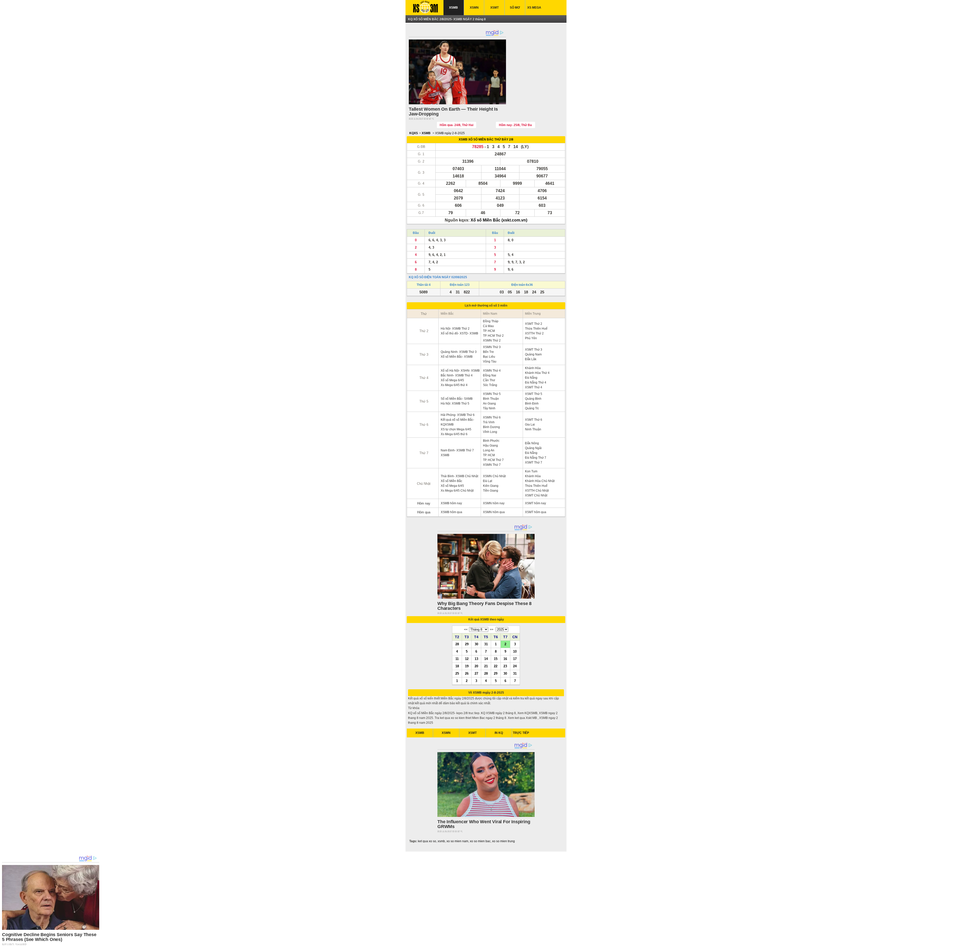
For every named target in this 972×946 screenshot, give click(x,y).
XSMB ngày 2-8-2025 (450, 133)
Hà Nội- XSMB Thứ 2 (455, 328)
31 (486, 644)
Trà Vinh (489, 422)
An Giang (489, 403)
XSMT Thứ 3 (533, 349)
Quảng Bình (533, 398)
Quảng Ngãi (533, 448)
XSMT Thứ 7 (533, 462)
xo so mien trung (503, 841)
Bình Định (532, 403)
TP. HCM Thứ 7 (493, 460)
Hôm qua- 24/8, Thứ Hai (456, 125)
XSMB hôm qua (451, 512)
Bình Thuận (491, 398)
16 (505, 658)
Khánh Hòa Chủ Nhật (540, 481)
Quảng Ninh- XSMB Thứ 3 (459, 352)
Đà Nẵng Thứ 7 (535, 457)
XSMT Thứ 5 (533, 394)
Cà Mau (488, 326)
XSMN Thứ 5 (492, 394)
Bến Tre (488, 352)
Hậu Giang (490, 445)
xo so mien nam (457, 841)
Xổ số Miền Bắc (451, 481)
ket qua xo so (427, 841)
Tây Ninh (489, 408)
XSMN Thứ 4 (492, 370)
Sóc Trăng (490, 385)
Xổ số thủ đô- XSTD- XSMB (459, 333)
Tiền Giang (490, 490)
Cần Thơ (489, 380)
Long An (488, 450)
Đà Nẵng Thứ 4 (535, 382)
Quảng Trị (532, 408)
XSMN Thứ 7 (492, 465)
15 (495, 658)
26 (467, 673)
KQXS (413, 133)
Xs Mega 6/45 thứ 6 (454, 434)
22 (495, 666)
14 (486, 658)
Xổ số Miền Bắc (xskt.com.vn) (499, 220)
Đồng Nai (489, 375)
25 (457, 673)
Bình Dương (491, 427)
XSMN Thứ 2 (492, 340)
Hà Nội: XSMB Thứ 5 (455, 403)
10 (515, 651)
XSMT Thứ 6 (533, 419)
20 (476, 666)
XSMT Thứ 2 (533, 324)
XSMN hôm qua (494, 512)
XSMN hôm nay (493, 503)
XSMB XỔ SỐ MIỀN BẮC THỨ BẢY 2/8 (486, 139)
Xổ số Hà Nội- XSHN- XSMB (460, 370)
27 (476, 673)
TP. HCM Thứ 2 (493, 335)
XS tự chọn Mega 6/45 (456, 429)
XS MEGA (534, 7)
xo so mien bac (480, 841)
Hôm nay (423, 503)
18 (457, 666)
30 (476, 644)
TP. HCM (489, 331)
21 (486, 666)
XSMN (474, 7)
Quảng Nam (533, 354)
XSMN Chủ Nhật (494, 476)
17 (515, 658)
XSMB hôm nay (451, 503)
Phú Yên (531, 338)
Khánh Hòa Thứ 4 (537, 373)
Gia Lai (530, 424)
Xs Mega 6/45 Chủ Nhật (457, 490)
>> (491, 629)
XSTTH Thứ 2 (534, 333)
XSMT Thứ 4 (533, 387)
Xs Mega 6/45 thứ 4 (454, 385)
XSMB (453, 7)
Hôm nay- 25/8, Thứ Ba (515, 125)
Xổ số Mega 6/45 (452, 380)
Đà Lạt (487, 481)
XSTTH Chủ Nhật (537, 490)
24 (515, 666)
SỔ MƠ (515, 7)
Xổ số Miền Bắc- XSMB (457, 356)
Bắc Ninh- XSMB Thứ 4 (457, 375)
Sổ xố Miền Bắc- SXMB (457, 398)
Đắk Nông (532, 443)
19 (467, 666)
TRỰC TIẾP (521, 733)
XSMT (494, 7)
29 (467, 644)
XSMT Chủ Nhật (536, 495)
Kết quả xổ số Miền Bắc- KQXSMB (457, 422)
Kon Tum (531, 471)
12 (467, 658)
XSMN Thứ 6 (492, 417)
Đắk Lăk (530, 359)
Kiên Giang (490, 486)
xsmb (441, 841)
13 (476, 658)
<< (466, 629)
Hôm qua (423, 512)
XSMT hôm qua (535, 512)
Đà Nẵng (531, 377)
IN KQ (499, 733)
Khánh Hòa (533, 368)
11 (457, 658)
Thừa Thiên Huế (536, 328)
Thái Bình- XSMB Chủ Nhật (459, 476)
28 (457, 644)
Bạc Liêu (489, 356)
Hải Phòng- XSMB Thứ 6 (458, 415)
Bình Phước (491, 440)
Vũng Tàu (489, 361)
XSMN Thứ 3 (492, 347)
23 (505, 666)
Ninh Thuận (533, 429)
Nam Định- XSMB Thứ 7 (457, 450)
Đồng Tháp (490, 321)
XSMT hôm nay (535, 503)
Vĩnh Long (490, 432)
